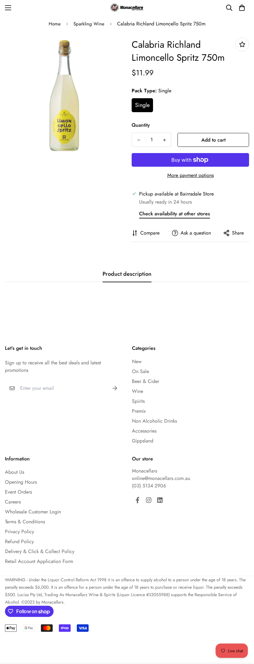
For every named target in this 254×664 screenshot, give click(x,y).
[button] (242, 8)
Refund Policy (19, 541)
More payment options (190, 175)
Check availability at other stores (174, 213)
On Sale (140, 371)
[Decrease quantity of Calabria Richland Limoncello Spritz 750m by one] (138, 140)
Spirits (138, 401)
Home (55, 23)
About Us (14, 472)
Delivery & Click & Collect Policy (39, 551)
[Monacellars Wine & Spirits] (127, 7)
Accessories (144, 430)
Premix (139, 411)
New (137, 361)
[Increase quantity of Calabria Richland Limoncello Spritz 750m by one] (164, 140)
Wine (137, 391)
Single (142, 105)
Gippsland (142, 440)
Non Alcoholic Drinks (154, 420)
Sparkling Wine (88, 23)
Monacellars (144, 470)
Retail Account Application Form (39, 561)
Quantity (141, 125)
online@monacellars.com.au (161, 478)
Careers (13, 501)
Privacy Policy (19, 531)
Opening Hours (21, 482)
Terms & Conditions (25, 521)
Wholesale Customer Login (33, 511)
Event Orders (18, 491)
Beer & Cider (145, 381)
